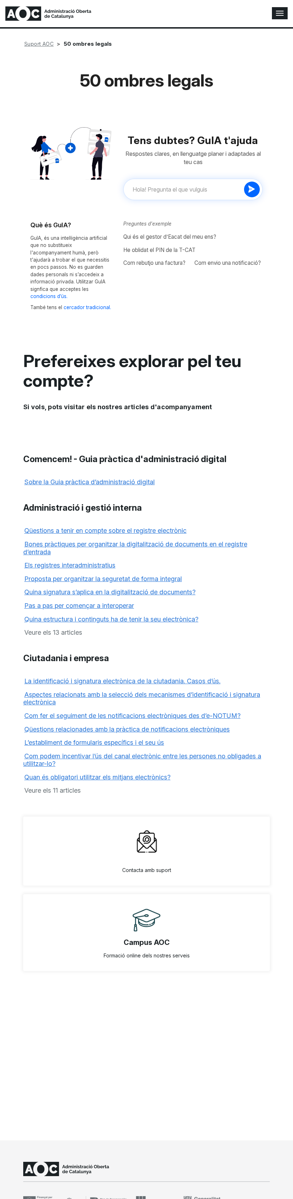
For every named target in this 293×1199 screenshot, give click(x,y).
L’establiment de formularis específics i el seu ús (94, 742)
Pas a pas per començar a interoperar (79, 605)
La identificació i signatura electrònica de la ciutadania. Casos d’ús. (122, 681)
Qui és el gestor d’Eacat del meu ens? (169, 236)
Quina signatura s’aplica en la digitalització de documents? (109, 592)
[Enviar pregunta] (252, 189)
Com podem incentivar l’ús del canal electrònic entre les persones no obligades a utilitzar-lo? (142, 760)
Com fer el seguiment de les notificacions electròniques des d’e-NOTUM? (132, 715)
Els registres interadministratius (69, 565)
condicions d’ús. (49, 296)
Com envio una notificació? (227, 262)
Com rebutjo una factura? (154, 262)
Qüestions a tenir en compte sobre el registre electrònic (105, 530)
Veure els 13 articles (53, 632)
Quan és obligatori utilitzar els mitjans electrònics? (97, 777)
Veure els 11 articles (52, 790)
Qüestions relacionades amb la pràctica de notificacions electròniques (127, 729)
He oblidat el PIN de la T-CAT (159, 250)
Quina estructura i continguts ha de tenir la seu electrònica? (111, 619)
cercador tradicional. (87, 307)
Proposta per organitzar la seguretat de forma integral (103, 579)
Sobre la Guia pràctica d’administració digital (89, 482)
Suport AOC (39, 44)
